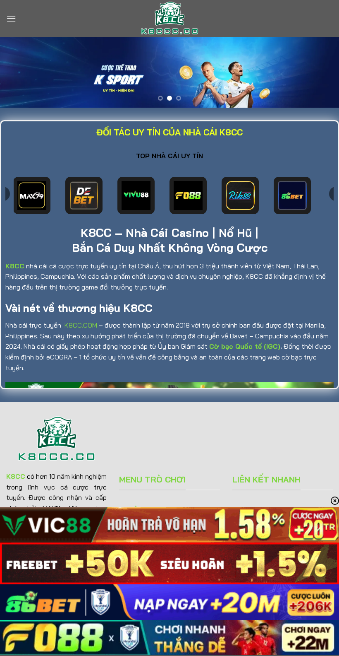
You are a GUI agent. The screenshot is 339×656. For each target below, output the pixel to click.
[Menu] (11, 18)
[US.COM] (169, 18)
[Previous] (17, 73)
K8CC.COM (80, 325)
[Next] (321, 73)
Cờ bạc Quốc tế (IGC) (244, 346)
